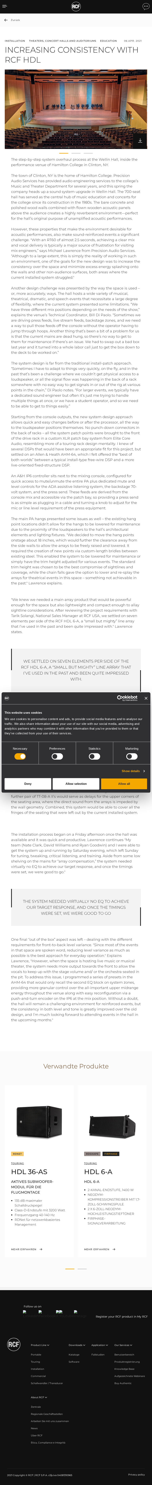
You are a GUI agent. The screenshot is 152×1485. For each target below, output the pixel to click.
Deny (27, 783)
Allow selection (76, 783)
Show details (131, 771)
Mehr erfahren (23, 1249)
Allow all (124, 783)
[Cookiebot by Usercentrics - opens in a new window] (120, 698)
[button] (63, 153)
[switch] (57, 756)
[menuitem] (36, 1354)
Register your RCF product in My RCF (122, 1316)
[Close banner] (146, 698)
